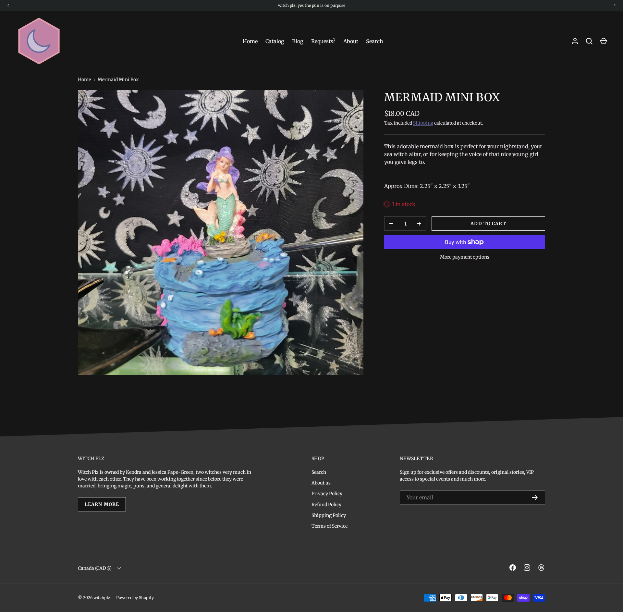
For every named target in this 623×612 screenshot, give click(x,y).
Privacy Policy (327, 493)
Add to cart (488, 223)
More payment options (464, 257)
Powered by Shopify (135, 597)
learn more (102, 504)
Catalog (274, 41)
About (350, 41)
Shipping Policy (329, 515)
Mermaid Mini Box (118, 79)
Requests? (323, 41)
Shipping (423, 123)
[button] (603, 41)
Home (250, 41)
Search (374, 41)
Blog (297, 41)
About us (321, 483)
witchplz (101, 597)
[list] (220, 232)
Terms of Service (330, 526)
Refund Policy (326, 505)
